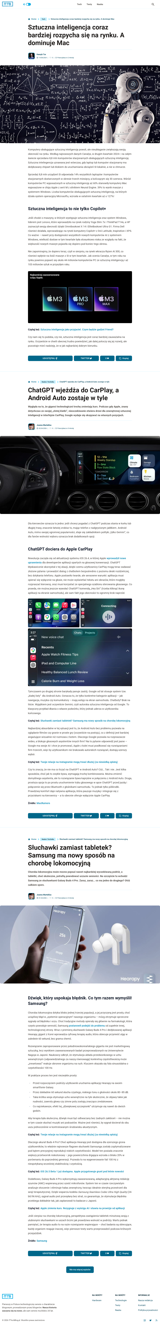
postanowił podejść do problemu (87, 1025)
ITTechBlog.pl (14, 1320)
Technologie (121, 1300)
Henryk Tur (41, 54)
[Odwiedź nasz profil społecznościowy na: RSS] (156, 1320)
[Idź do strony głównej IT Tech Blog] (32, 1298)
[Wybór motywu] (27, 4)
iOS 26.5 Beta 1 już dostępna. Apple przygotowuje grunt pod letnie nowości (82, 1171)
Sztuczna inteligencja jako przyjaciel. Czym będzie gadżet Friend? (77, 329)
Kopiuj (125, 358)
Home (33, 19)
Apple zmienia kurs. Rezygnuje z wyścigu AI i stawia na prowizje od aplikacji (82, 1208)
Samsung (42, 1240)
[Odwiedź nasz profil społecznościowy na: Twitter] (150, 1320)
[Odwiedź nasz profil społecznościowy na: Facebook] (144, 1320)
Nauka (100, 4)
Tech (79, 4)
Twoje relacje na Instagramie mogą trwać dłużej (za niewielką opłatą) (79, 762)
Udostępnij (49, 358)
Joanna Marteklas (44, 425)
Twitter (85, 358)
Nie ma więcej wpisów (80, 1269)
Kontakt (142, 1305)
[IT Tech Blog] (7, 4)
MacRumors (43, 803)
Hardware (96, 1300)
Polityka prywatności (148, 1310)
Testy (89, 4)
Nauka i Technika (48, 382)
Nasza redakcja (145, 1300)
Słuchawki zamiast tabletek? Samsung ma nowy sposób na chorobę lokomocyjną (85, 720)
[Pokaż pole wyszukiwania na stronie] (153, 4)
